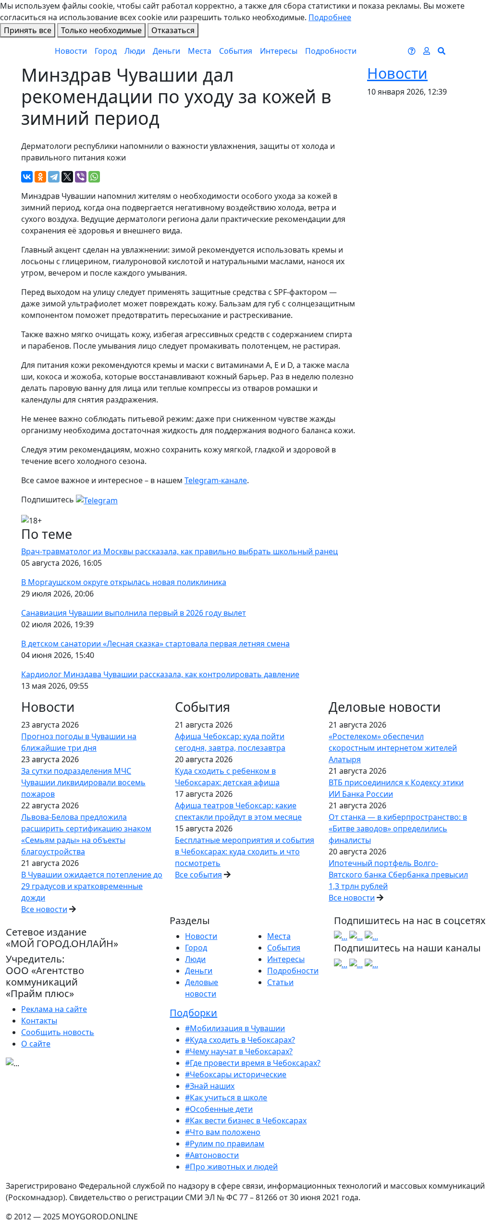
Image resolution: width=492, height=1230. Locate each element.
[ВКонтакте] (27, 177)
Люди (134, 51)
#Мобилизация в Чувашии (235, 1028)
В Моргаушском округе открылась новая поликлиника (123, 582)
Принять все (27, 30)
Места (199, 51)
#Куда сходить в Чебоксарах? (240, 1040)
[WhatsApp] (94, 177)
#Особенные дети (219, 1109)
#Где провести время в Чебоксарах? (252, 1063)
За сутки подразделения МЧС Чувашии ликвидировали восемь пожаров (83, 782)
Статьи (280, 982)
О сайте (35, 1043)
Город (106, 51)
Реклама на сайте (54, 1009)
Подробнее (329, 17)
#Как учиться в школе (226, 1097)
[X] (67, 177)
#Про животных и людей (231, 1166)
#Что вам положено (222, 1132)
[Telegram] (54, 177)
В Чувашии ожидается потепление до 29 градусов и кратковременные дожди (91, 886)
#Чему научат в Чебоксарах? (239, 1051)
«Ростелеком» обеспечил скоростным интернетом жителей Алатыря (393, 748)
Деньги (166, 51)
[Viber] (80, 177)
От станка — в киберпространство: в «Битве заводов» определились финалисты (398, 828)
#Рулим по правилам (224, 1143)
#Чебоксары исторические (235, 1074)
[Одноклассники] (40, 177)
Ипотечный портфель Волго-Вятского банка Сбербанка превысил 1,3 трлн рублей (398, 874)
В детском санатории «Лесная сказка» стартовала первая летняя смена (155, 643)
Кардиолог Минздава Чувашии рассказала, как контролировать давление (160, 674)
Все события (198, 874)
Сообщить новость (57, 1032)
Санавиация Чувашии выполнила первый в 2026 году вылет (133, 613)
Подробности (331, 51)
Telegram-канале (215, 480)
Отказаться (173, 30)
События (235, 51)
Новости (71, 51)
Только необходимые (101, 30)
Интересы (278, 51)
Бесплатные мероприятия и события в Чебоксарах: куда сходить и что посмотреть (244, 851)
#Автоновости (212, 1155)
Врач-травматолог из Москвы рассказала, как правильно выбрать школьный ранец (179, 551)
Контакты (39, 1020)
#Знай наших (209, 1086)
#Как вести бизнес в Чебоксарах (246, 1120)
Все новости (44, 909)
